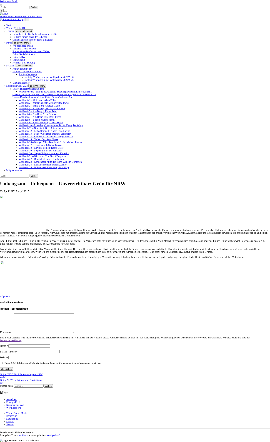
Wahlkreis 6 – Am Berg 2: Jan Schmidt (38, 114)
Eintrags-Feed (13, 402)
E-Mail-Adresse (9, 351)
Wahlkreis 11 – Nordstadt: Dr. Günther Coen (41, 128)
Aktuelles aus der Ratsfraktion (27, 71)
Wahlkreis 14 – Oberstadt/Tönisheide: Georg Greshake (46, 136)
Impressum (11, 416)
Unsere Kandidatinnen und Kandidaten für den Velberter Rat (42, 97)
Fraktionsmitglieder (22, 68)
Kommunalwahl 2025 (17, 85)
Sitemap (10, 424)
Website (4, 357)
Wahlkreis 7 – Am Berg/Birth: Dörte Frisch (40, 117)
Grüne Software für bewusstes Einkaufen (32, 39)
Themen (10, 31)
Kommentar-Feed (15, 405)
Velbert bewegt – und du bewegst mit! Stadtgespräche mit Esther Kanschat (55, 91)
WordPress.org (13, 407)
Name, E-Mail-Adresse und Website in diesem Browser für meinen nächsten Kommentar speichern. (53, 363)
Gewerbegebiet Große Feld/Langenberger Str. (35, 34)
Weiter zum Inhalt (9, 1)
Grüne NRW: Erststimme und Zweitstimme (21, 381)
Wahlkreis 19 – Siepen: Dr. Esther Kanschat (40, 150)
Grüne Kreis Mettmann (23, 54)
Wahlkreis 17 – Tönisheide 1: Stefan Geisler (40, 145)
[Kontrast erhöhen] (5, 11)
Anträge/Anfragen (28, 74)
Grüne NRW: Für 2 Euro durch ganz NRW (21, 376)
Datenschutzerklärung (11, 340)
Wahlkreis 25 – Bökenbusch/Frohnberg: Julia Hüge (44, 167)
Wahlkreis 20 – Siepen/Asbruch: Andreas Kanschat (44, 153)
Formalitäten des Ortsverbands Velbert (31, 51)
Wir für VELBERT (15, 28)
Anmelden (11, 399)
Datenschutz (12, 418)
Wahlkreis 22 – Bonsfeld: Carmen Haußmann (41, 159)
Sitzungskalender (20, 82)
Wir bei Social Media (22, 45)
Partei (9, 42)
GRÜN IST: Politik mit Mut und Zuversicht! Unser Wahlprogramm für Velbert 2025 (54, 94)
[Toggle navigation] (26, 19)
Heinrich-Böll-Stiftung (23, 62)
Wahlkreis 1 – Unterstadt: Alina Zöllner (38, 100)
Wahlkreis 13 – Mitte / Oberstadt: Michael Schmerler (45, 133)
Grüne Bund (18, 59)
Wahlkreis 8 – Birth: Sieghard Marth (37, 119)
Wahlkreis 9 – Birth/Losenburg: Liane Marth (41, 122)
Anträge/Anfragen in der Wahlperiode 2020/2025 (49, 80)
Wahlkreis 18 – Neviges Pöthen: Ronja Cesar (41, 147)
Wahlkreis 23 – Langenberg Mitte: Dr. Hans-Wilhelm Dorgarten (50, 161)
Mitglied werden (14, 170)
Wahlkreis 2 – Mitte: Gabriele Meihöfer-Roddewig (44, 103)
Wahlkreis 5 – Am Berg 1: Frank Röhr (38, 111)
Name (4, 346)
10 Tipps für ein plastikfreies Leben (29, 37)
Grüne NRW (18, 57)
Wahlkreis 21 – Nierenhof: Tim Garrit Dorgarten (42, 156)
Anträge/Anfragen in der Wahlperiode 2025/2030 (49, 77)
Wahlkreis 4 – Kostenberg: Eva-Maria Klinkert (42, 108)
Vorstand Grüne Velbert (24, 48)
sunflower (24, 435)
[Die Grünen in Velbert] (4, 13)
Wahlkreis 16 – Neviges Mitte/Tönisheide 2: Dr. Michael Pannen (50, 142)
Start (8, 25)
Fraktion (10, 65)
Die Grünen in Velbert (11, 16)
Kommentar (7, 332)
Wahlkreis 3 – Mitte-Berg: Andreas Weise (39, 105)
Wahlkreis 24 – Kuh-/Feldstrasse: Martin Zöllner (42, 164)
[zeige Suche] (2, 10)
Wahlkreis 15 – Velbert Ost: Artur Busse (38, 139)
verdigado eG (53, 435)
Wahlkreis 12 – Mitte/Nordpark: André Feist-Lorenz (44, 131)
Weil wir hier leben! (32, 16)
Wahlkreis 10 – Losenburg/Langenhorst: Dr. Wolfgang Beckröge (51, 125)
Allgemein (5, 296)
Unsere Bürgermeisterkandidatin (28, 88)
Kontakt (10, 421)
